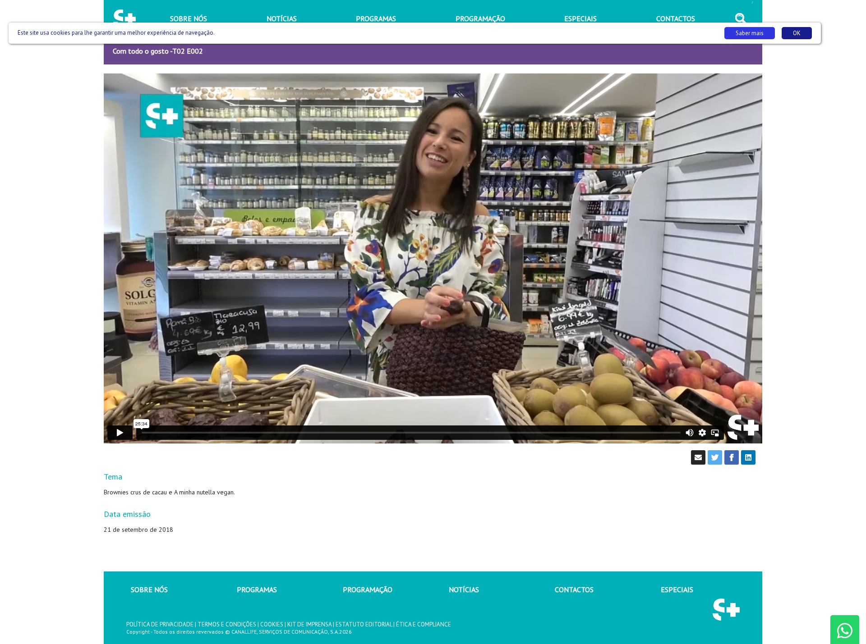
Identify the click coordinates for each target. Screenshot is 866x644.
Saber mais (750, 33)
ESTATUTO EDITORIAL (364, 624)
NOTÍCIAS (464, 589)
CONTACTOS (574, 589)
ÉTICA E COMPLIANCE (423, 624)
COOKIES (271, 624)
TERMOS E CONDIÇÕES (227, 624)
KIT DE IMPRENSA (309, 624)
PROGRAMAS (257, 589)
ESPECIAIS (677, 589)
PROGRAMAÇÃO (367, 589)
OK (797, 33)
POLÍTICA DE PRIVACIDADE (159, 624)
